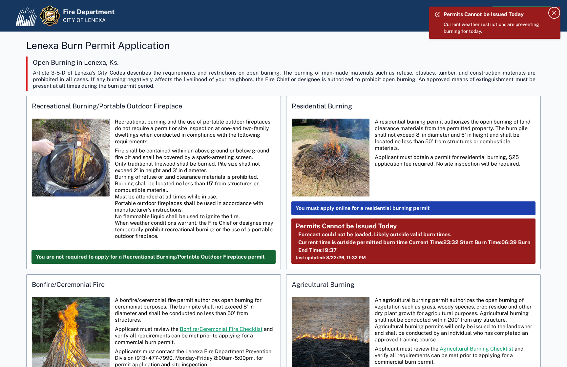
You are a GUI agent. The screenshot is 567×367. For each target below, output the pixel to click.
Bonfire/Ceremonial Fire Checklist (221, 329)
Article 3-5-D (49, 73)
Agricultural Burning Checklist (476, 349)
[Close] (554, 12)
